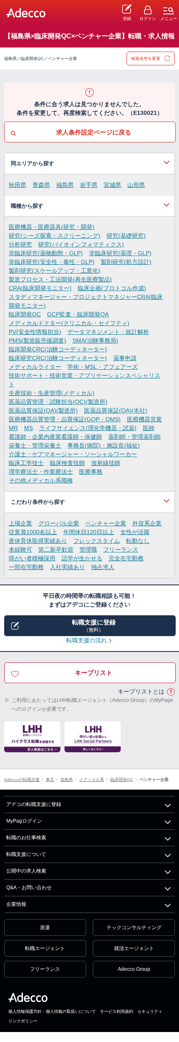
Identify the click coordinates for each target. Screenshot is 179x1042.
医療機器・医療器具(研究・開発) (51, 227)
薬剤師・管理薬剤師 (134, 436)
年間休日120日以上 (88, 532)
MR (13, 428)
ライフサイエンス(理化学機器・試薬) (88, 428)
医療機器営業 (144, 419)
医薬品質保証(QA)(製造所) (43, 410)
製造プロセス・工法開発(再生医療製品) (60, 279)
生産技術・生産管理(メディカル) (51, 393)
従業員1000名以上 (33, 532)
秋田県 (17, 185)
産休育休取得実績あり (38, 540)
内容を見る (89, 163)
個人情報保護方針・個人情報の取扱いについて (52, 1011)
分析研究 (20, 244)
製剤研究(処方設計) (126, 262)
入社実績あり (67, 567)
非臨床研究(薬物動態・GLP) (46, 253)
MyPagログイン (24, 821)
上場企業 (20, 523)
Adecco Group (134, 969)
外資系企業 (147, 523)
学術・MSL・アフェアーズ (102, 366)
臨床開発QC (25, 314)
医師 (148, 428)
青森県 (41, 185)
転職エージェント (45, 948)
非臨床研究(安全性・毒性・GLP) (51, 262)
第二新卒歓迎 (55, 549)
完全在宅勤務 (126, 558)
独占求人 (102, 567)
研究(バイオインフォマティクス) (81, 244)
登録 (127, 18)
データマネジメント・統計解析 (108, 331)
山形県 (136, 185)
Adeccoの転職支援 (22, 779)
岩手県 (88, 185)
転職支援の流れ (86, 640)
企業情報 (16, 904)
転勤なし (137, 540)
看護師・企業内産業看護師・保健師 (55, 436)
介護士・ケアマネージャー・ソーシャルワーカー (73, 454)
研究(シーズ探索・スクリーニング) (54, 235)
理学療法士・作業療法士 (41, 471)
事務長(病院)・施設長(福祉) (103, 445)
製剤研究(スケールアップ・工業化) (54, 270)
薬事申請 (125, 358)
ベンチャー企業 (105, 523)
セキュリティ (149, 1011)
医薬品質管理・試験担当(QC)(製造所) (58, 401)
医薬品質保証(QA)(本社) (115, 410)
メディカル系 (91, 779)
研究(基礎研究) (126, 235)
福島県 (65, 185)
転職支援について (26, 854)
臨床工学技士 (26, 463)
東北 (50, 779)
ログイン (147, 18)
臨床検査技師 (67, 463)
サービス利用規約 (116, 1011)
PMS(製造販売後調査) (37, 340)
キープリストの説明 (171, 692)
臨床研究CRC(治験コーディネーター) (58, 358)
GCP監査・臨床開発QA (78, 314)
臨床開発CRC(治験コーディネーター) (58, 349)
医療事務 (90, 471)
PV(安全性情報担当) (35, 331)
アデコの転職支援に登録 (33, 804)
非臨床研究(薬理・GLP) (120, 253)
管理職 (88, 549)
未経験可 (20, 549)
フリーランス (120, 549)
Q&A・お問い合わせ (29, 887)
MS (28, 428)
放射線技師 (105, 463)
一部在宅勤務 (26, 567)
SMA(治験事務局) (95, 340)
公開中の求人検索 (26, 871)
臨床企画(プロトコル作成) (112, 288)
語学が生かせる (82, 558)
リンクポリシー (22, 1021)
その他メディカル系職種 (41, 480)
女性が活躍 (134, 532)
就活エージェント (134, 948)
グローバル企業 (58, 523)
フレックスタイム (96, 540)
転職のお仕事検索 (26, 838)
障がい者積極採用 (32, 558)
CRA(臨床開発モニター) (40, 288)
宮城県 (112, 185)
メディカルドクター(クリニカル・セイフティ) (69, 323)
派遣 (45, 927)
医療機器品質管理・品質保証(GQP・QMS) (65, 419)
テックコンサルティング (134, 927)
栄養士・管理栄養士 (35, 445)
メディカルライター (35, 366)
